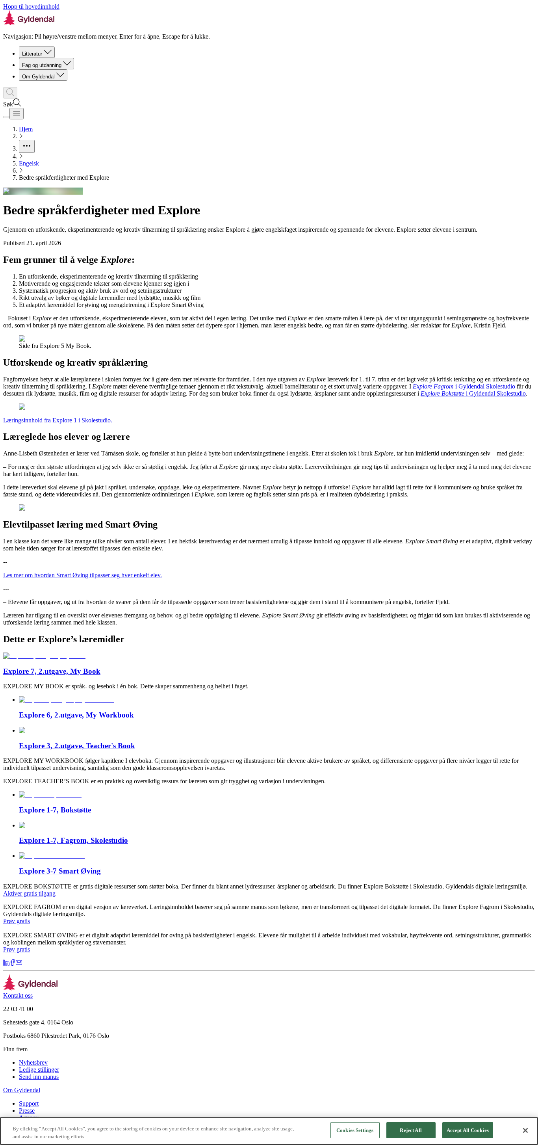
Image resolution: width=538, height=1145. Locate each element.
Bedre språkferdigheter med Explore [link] (64, 177)
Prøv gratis (16, 921)
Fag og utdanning (41, 65)
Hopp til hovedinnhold (31, 6)
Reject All (410, 1130)
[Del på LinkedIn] (6, 963)
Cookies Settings (354, 1130)
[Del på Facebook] (12, 963)
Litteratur (32, 54)
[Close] (525, 1130)
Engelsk (29, 163)
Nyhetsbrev (33, 1062)
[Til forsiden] (30, 988)
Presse (27, 1110)
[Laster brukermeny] (6, 117)
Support (29, 1103)
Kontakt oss (18, 995)
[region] (269, 1131)
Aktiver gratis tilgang (29, 893)
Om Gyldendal (38, 77)
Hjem (26, 129)
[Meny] (16, 113)
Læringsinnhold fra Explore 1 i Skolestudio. (57, 420)
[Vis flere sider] (27, 146)
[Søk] (10, 93)
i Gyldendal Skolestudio (464, 386)
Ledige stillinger (39, 1069)
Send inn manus (39, 1076)
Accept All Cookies (468, 1130)
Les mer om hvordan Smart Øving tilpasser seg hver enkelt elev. (82, 575)
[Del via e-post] (19, 963)
